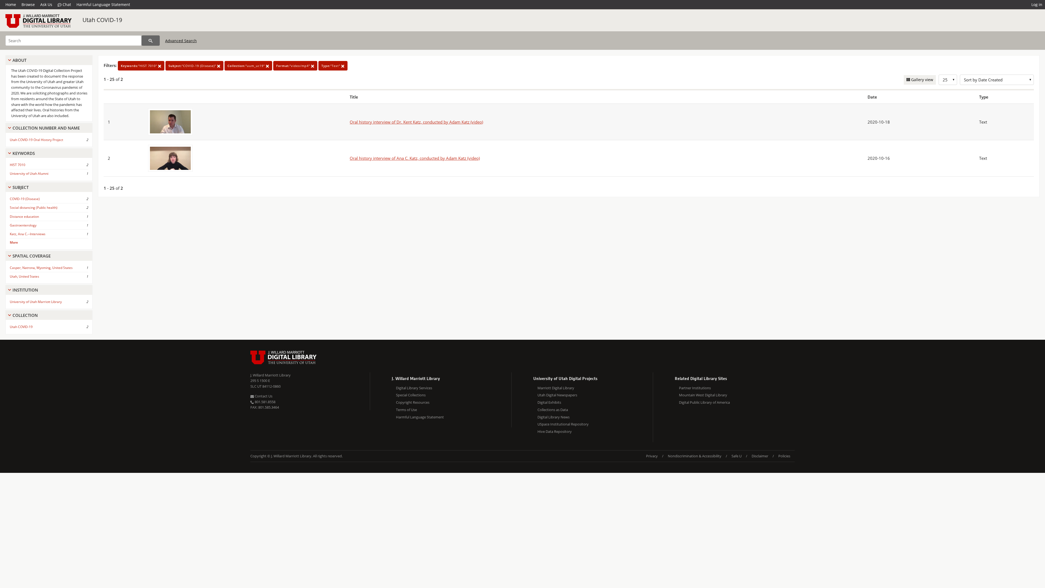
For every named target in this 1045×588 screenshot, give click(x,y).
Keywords (24, 153)
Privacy (652, 456)
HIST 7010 (17, 165)
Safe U (737, 456)
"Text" (331, 66)
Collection (25, 315)
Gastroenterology (23, 225)
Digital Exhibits (549, 402)
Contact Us (263, 396)
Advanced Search (181, 40)
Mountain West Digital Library (703, 395)
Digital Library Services (414, 387)
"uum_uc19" (247, 66)
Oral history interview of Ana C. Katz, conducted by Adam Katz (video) (415, 158)
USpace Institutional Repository (563, 424)
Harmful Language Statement (103, 4)
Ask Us (46, 4)
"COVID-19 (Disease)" (192, 66)
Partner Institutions (695, 387)
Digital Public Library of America (704, 402)
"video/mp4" (293, 66)
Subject (21, 187)
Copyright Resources (412, 402)
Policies (784, 456)
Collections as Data (552, 409)
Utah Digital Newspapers (557, 395)
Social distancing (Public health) (33, 207)
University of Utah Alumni (29, 173)
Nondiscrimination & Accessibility (694, 456)
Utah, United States (24, 276)
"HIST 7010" (139, 66)
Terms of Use (406, 409)
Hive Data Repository (554, 431)
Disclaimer (760, 456)
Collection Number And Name (46, 128)
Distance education (24, 216)
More (14, 242)
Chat (66, 4)
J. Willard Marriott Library (270, 375)
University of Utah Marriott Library (36, 301)
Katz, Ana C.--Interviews (27, 234)
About (19, 60)
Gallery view (921, 79)
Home (10, 4)
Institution (25, 290)
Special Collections (411, 395)
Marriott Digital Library (555, 387)
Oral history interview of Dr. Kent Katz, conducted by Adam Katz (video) (416, 122)
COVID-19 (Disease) (25, 199)
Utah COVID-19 (102, 20)
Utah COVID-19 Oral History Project (36, 139)
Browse (28, 4)
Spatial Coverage (32, 256)
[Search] (151, 40)
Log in (1036, 4)
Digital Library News (553, 417)
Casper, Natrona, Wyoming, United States (41, 267)
